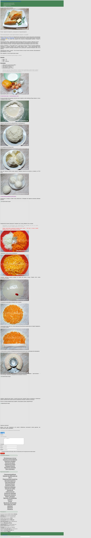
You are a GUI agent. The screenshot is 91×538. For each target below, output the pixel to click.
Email (1, 447)
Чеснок (10, 530)
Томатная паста (15, 528)
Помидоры (6, 525)
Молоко (2, 522)
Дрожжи (12, 513)
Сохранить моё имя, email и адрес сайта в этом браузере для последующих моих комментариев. (18, 451)
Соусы (10, 501)
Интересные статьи (10, 458)
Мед (16, 521)
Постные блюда (10, 482)
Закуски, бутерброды (10, 498)
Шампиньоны (2, 531)
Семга (10, 527)
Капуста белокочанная (12, 515)
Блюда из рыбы (10, 488)
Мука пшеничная (6, 523)
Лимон (5, 518)
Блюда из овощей (10, 493)
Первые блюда (10, 466)
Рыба (14, 525)
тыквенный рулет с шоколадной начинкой (14, 430)
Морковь (6, 522)
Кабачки (5, 515)
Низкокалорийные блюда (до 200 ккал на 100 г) (10, 476)
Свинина (8, 527)
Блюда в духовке (10, 461)
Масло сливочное (11, 521)
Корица (7, 516)
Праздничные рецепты (10, 479)
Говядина (6, 513)
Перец (2, 525)
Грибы (9, 513)
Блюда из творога (10, 495)
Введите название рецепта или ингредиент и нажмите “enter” (10, 536)
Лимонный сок (8, 518)
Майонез (8, 519)
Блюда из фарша (10, 487)
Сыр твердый (7, 528)
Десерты (10, 509)
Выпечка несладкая (10, 503)
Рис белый (11, 525)
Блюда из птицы (10, 464)
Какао (7, 515)
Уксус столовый (4, 530)
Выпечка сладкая (10, 467)
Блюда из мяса (10, 463)
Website (1, 449)
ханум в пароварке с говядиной (7, 37)
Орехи (15, 524)
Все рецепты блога (7, 5)
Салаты (10, 499)
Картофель (3, 516)
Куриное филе (13, 516)
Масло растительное (7, 520)
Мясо (8, 524)
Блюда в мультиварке (10, 459)
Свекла (6, 527)
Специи (2, 528)
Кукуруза (9, 516)
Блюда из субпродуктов (10, 491)
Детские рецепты (10, 480)
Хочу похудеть (10, 469)
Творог (12, 528)
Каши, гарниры (10, 496)
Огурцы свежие (11, 524)
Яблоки (5, 531)
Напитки (10, 507)
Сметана (13, 527)
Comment (2, 444)
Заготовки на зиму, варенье (10, 505)
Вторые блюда (10, 484)
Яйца (8, 531)
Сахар (2, 527)
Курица (1, 518)
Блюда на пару (10, 485)
